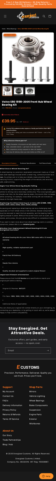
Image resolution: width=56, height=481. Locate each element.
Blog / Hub (8, 444)
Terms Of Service (11, 419)
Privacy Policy (9, 410)
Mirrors (32, 391)
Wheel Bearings (11, 28)
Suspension (35, 410)
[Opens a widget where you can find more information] (46, 476)
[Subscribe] (48, 350)
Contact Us (8, 396)
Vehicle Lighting (37, 396)
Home (3, 28)
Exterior (33, 419)
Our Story (7, 435)
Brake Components (38, 405)
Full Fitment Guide (45, 163)
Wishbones (34, 423)
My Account (8, 391)
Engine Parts (35, 414)
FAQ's (5, 400)
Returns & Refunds (11, 414)
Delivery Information (12, 405)
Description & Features (9, 163)
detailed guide (29, 224)
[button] (5, 16)
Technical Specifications (28, 163)
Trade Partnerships (12, 440)
